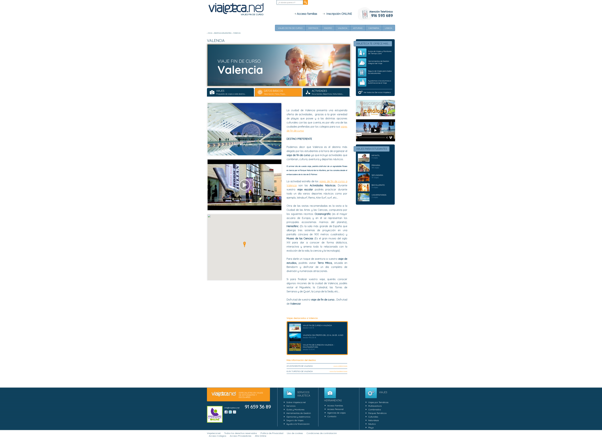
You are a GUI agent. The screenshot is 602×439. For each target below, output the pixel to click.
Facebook (226, 412)
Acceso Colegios (217, 435)
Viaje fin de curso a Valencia (317, 325)
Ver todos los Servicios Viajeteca (377, 92)
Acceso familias (306, 14)
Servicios (290, 406)
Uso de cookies (295, 433)
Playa (371, 427)
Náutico (372, 424)
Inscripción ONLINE (338, 14)
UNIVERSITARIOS (379, 195)
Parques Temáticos (377, 413)
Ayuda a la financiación (298, 424)
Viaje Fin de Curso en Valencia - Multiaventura (318, 346)
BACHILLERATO (378, 185)
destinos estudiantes (222, 33)
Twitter (230, 412)
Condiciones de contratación (321, 433)
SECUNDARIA (377, 175)
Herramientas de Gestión (298, 413)
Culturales (373, 416)
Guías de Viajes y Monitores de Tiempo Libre (379, 52)
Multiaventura (375, 406)
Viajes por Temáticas (378, 402)
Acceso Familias (335, 405)
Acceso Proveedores (240, 435)
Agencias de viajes (336, 413)
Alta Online (260, 435)
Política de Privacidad (272, 433)
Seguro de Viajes (294, 420)
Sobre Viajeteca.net (296, 402)
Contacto (331, 416)
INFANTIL (376, 155)
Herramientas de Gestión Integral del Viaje (378, 62)
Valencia (342, 28)
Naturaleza (373, 420)
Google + (234, 412)
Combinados (374, 409)
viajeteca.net (223, 394)
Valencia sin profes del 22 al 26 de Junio (323, 335)
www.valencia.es (340, 366)
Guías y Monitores (295, 409)
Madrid (328, 28)
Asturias (357, 28)
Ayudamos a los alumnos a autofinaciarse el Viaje (379, 82)
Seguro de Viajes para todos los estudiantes (380, 72)
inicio (210, 33)
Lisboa (388, 28)
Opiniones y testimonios (298, 416)
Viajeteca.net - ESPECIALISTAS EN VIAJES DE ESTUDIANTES (236, 9)
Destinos (313, 28)
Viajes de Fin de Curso (290, 28)
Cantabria (373, 28)
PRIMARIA (376, 165)
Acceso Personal (335, 409)
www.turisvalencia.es (338, 371)
